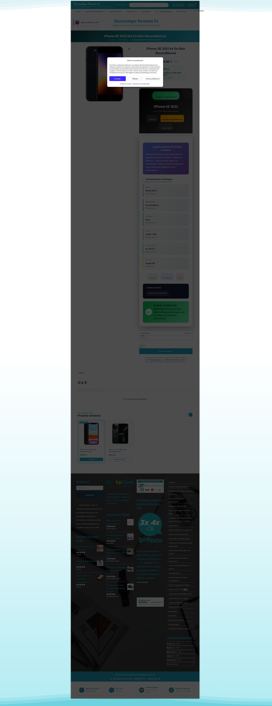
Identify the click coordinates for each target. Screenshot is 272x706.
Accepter (117, 79)
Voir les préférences (153, 79)
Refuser (135, 79)
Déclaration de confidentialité (141, 84)
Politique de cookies (126, 84)
